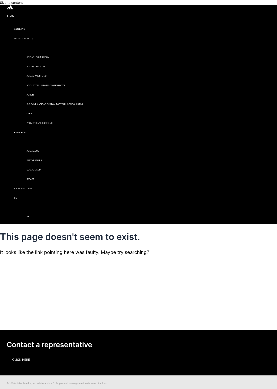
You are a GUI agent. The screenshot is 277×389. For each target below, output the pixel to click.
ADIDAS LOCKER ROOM (38, 57)
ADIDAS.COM (33, 151)
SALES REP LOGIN (23, 188)
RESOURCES (20, 132)
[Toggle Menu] (48, 47)
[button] (35, 38)
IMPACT (30, 179)
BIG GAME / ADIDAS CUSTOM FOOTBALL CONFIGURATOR (55, 104)
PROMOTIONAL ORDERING (40, 123)
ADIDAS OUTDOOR (36, 66)
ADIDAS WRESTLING (37, 76)
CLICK (30, 113)
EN (15, 198)
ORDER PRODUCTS (23, 38)
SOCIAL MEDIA (34, 169)
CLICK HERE (21, 359)
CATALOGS (19, 29)
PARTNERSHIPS (34, 160)
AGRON (30, 94)
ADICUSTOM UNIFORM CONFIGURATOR (46, 85)
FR (28, 216)
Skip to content (11, 3)
